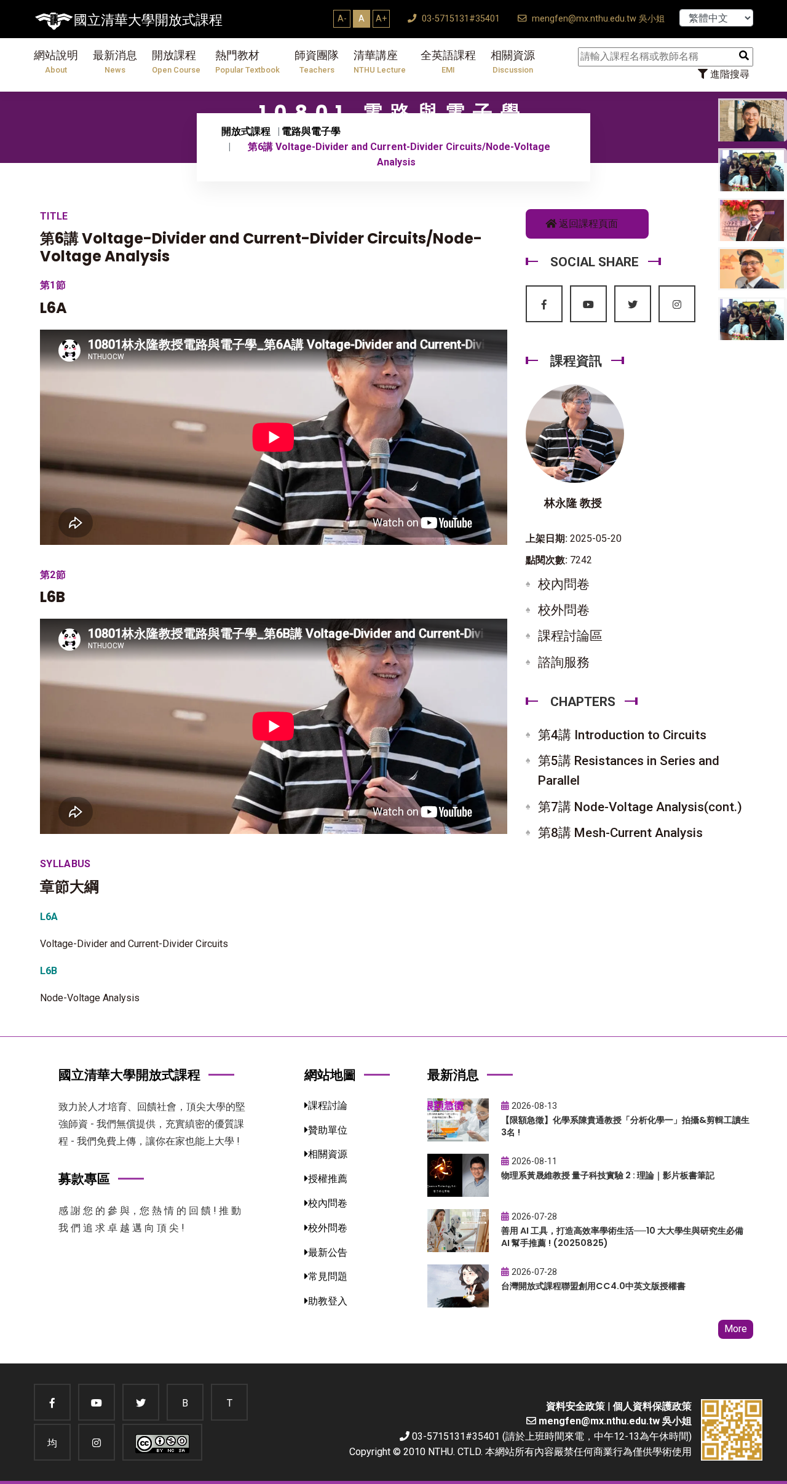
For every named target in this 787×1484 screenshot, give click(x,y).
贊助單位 (327, 1130)
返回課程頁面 (587, 223)
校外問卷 (564, 610)
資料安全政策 (575, 1406)
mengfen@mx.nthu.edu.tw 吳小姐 (597, 19)
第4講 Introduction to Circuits (622, 735)
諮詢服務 (564, 662)
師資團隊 (317, 61)
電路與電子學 (311, 131)
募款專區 (84, 1179)
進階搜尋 (728, 74)
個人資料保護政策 (652, 1406)
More (735, 1329)
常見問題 (327, 1276)
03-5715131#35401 (459, 19)
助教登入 (327, 1301)
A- (342, 18)
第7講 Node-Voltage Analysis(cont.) (640, 807)
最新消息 (115, 61)
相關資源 (513, 61)
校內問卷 (564, 584)
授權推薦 (327, 1178)
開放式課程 (246, 131)
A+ (381, 18)
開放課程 (176, 61)
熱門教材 (247, 61)
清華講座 (380, 61)
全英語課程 (448, 61)
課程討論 (327, 1105)
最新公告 (327, 1252)
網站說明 (56, 61)
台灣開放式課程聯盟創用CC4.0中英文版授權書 (593, 1286)
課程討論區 (570, 636)
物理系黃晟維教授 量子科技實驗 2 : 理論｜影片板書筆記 (607, 1175)
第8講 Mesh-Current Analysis (620, 832)
